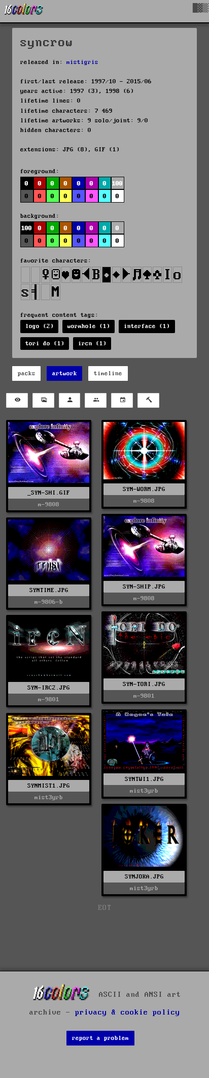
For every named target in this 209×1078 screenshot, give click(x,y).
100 (26, 228)
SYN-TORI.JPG (144, 684)
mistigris (82, 62)
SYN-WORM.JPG (144, 489)
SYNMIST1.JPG (48, 785)
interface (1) (147, 326)
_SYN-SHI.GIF (48, 492)
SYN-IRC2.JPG (48, 687)
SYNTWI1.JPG (144, 779)
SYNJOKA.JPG (144, 876)
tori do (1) (44, 343)
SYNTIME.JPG (48, 590)
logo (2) (39, 326)
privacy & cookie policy (127, 1012)
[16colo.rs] (24, 11)
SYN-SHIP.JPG (144, 586)
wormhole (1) (88, 326)
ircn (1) (92, 343)
